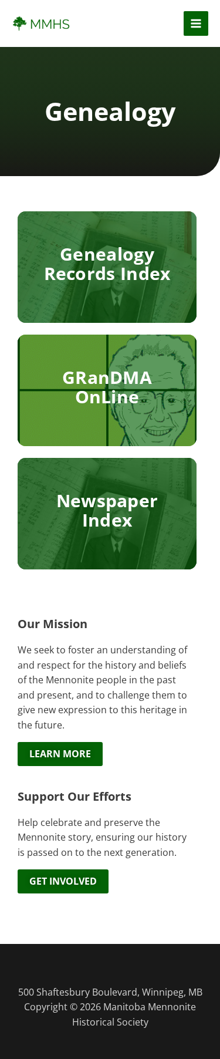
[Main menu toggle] (196, 23)
